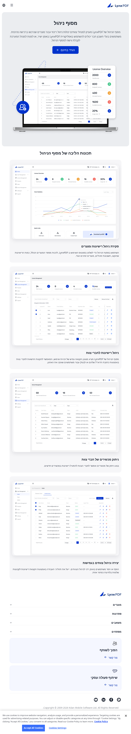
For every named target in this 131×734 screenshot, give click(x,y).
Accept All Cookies (33, 727)
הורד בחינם (68, 50)
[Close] (125, 715)
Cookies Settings (57, 727)
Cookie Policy (101, 721)
